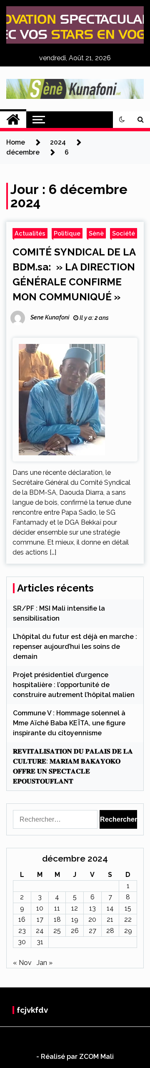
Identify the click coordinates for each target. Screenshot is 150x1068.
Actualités (30, 233)
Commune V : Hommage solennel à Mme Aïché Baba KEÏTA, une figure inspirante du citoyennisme (69, 723)
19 (74, 919)
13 (92, 908)
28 (110, 931)
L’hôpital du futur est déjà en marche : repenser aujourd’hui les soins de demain (75, 646)
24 (40, 931)
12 (74, 908)
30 (22, 942)
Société (123, 233)
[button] (122, 119)
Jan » (44, 963)
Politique (67, 233)
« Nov (22, 963)
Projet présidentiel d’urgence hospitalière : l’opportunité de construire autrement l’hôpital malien (74, 685)
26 (75, 931)
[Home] (13, 119)
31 (40, 942)
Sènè (96, 233)
